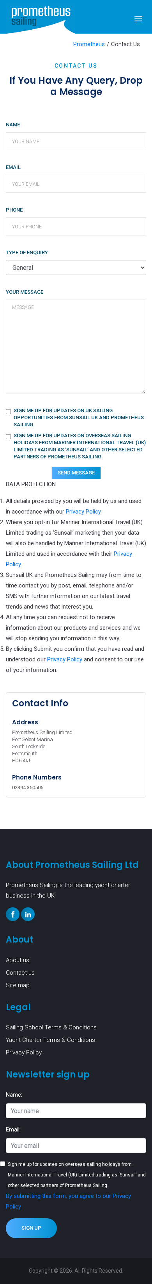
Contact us (20, 972)
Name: (14, 1094)
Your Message (24, 292)
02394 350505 (27, 787)
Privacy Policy (83, 511)
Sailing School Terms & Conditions (51, 1027)
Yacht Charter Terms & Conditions (50, 1039)
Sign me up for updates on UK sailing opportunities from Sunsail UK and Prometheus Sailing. (79, 417)
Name (13, 125)
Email (13, 167)
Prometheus (89, 44)
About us (17, 960)
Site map (18, 985)
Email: (13, 1129)
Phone (14, 210)
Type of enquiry (27, 252)
